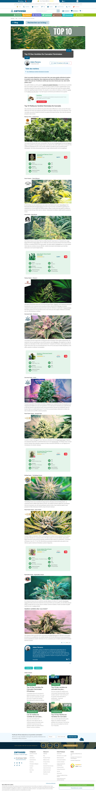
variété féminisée (53, 635)
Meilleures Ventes (46, 759)
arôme (34, 606)
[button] (27, 63)
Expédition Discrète (46, 771)
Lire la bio (35, 659)
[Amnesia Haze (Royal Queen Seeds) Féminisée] (48, 426)
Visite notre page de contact (21, 759)
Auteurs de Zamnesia (47, 767)
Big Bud (60, 306)
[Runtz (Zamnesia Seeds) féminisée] (48, 390)
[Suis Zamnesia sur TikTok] (14, 765)
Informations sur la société (61, 755)
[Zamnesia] (22, 11)
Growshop (31, 765)
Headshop (31, 755)
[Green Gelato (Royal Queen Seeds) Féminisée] (48, 523)
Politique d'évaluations (61, 769)
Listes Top (28, 668)
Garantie (58, 771)
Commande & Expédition (61, 759)
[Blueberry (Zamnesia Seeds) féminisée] (48, 327)
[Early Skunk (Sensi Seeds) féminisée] (48, 227)
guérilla (69, 90)
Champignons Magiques (34, 763)
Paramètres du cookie (76, 788)
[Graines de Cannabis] (48, 488)
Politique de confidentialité (28, 740)
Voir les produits (42, 101)
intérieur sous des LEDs (32, 91)
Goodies (31, 767)
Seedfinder (45, 753)
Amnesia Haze (55, 441)
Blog (44, 755)
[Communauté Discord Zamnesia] (19, 765)
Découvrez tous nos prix (70, 745)
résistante (58, 244)
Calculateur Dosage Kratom (75, 760)
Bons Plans (32, 769)
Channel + (56, 304)
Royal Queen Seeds (60, 440)
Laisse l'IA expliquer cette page (60, 63)
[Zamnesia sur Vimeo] (19, 763)
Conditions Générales (60, 761)
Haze (36, 440)
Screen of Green (67, 308)
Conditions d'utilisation (38, 740)
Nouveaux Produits (46, 757)
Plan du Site (45, 774)
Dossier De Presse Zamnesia (48, 765)
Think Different (62, 205)
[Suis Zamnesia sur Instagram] (17, 763)
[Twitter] (69, 659)
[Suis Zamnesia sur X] (21, 763)
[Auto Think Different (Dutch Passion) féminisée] (48, 191)
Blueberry (56, 342)
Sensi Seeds (36, 242)
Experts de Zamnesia (47, 769)
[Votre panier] (81, 10)
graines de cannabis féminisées (50, 85)
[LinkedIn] (67, 659)
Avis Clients (45, 763)
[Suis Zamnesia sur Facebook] (14, 763)
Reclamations (59, 773)
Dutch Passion (39, 206)
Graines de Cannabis (33, 753)
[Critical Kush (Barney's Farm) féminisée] (48, 130)
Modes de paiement (60, 757)
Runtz (48, 404)
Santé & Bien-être (33, 759)
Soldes (31, 771)
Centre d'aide (59, 753)
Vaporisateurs (32, 757)
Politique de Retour (60, 767)
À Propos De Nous (46, 761)
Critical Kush (58, 143)
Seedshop (38, 668)
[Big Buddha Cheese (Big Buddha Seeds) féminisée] (48, 588)
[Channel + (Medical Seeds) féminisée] (48, 291)
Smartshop (32, 761)
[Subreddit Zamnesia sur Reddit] (17, 765)
